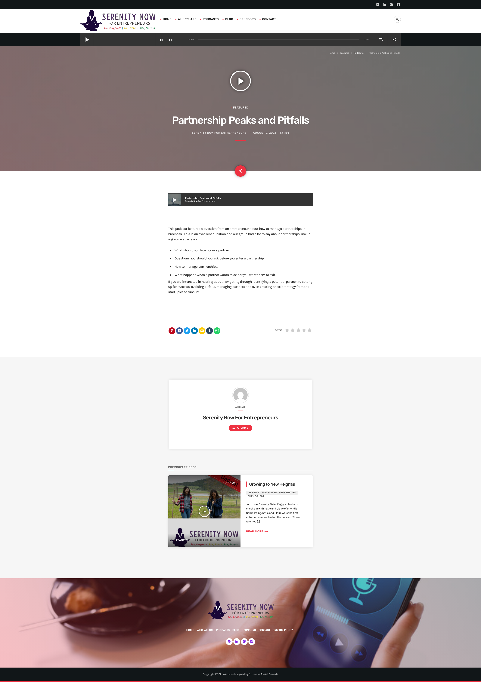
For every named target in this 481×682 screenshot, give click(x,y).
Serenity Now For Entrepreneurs (219, 132)
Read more (257, 531)
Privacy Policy (283, 630)
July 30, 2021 (257, 496)
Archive (240, 428)
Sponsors (248, 19)
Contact (269, 19)
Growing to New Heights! (272, 484)
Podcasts (211, 19)
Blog (229, 19)
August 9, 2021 (264, 132)
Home (167, 19)
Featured (344, 53)
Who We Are (187, 19)
